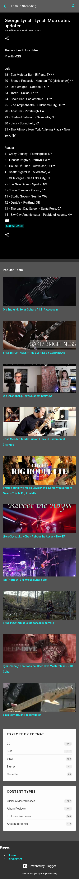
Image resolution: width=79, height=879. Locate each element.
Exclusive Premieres (39, 816)
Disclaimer (15, 859)
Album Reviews (39, 808)
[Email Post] (7, 221)
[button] (7, 38)
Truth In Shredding (23, 6)
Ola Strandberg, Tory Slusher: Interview (27, 395)
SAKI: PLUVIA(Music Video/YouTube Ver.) (28, 622)
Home (12, 855)
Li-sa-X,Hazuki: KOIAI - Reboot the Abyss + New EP (34, 536)
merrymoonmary (48, 873)
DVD (39, 751)
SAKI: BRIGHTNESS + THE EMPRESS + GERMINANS (34, 352)
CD (39, 743)
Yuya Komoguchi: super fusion (22, 714)
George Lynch (14, 226)
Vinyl (39, 758)
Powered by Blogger (42, 866)
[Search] (73, 6)
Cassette (39, 774)
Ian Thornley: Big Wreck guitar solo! (25, 579)
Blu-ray (39, 766)
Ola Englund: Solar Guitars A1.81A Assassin (30, 309)
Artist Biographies (39, 823)
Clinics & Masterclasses (39, 801)
